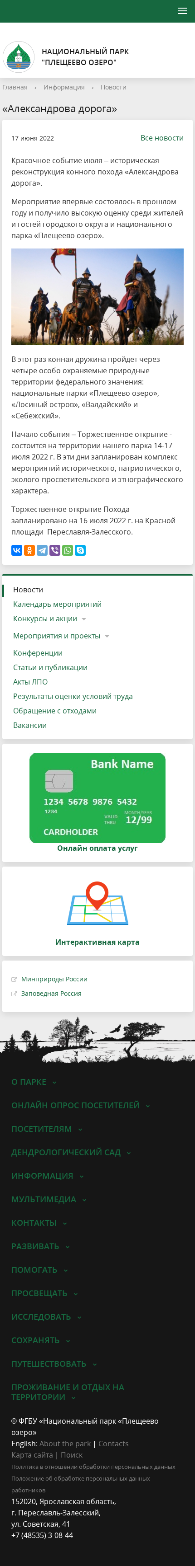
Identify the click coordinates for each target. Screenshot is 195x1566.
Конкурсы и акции (45, 619)
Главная (15, 87)
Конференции (38, 653)
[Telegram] (42, 550)
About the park (65, 1444)
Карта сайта (32, 1455)
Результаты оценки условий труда (73, 696)
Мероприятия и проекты (56, 636)
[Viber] (54, 550)
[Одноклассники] (29, 550)
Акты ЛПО (30, 682)
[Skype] (80, 550)
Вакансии (30, 725)
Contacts (113, 1444)
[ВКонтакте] (16, 550)
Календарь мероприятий (57, 604)
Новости (114, 87)
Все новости (162, 138)
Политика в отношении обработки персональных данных (93, 1467)
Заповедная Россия (51, 993)
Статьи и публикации (50, 667)
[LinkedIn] (36, 1546)
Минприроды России (54, 979)
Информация (64, 87)
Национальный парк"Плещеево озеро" (85, 57)
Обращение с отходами (55, 711)
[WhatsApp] (67, 550)
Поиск (72, 1455)
